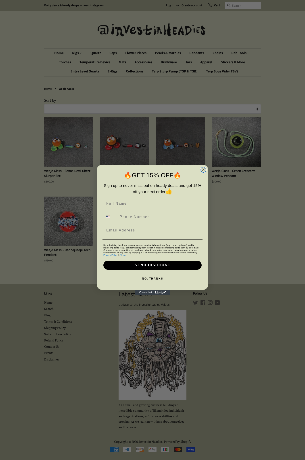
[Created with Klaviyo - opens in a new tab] (152, 292)
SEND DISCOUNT (153, 265)
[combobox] (110, 217)
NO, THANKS (152, 278)
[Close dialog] (203, 169)
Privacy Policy (110, 255)
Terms (123, 255)
